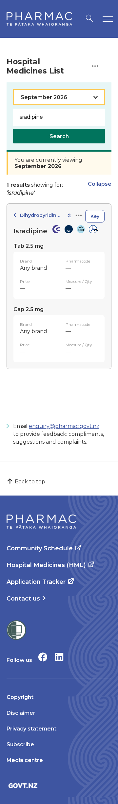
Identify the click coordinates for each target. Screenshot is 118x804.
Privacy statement (31, 729)
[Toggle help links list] (95, 66)
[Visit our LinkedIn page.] (59, 657)
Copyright (20, 697)
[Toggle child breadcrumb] (69, 216)
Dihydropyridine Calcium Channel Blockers (41, 215)
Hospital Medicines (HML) (46, 565)
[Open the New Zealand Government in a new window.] (59, 785)
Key (94, 216)
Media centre (25, 760)
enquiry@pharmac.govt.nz (64, 426)
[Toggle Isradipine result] (96, 230)
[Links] (78, 216)
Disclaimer (21, 713)
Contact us (23, 598)
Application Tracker (36, 581)
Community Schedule (40, 548)
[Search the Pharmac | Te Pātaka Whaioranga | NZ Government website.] (89, 18)
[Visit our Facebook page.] (43, 657)
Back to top (30, 481)
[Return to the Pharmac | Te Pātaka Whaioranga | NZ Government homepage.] (39, 18)
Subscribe (20, 744)
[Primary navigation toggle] (106, 18)
